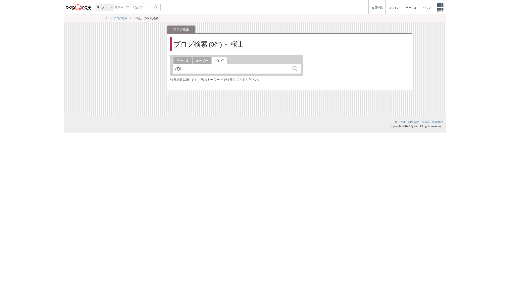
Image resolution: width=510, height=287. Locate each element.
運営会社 (437, 122)
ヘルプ (425, 122)
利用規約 (413, 122)
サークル (182, 60)
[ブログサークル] (78, 7)
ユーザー (201, 60)
